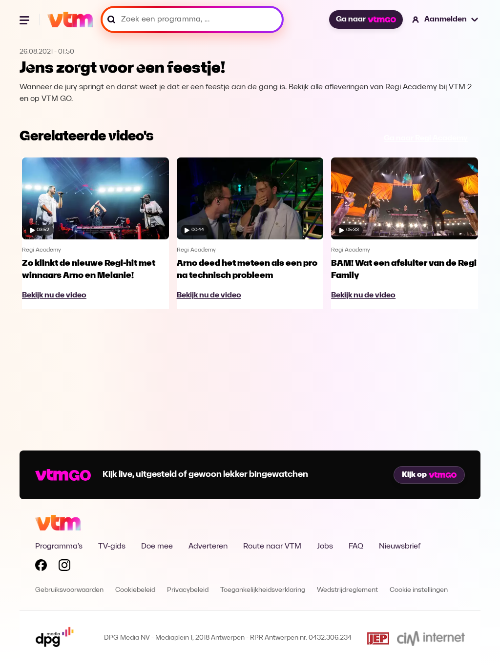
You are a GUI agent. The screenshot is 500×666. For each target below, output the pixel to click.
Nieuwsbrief (399, 546)
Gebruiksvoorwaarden (69, 590)
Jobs (325, 546)
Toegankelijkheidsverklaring (262, 590)
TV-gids (111, 546)
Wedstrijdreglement (347, 590)
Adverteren (208, 546)
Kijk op (414, 475)
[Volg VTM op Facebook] (41, 567)
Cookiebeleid (135, 590)
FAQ (356, 546)
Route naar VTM (272, 546)
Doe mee (157, 546)
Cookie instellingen (419, 590)
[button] (445, 19)
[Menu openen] (25, 19)
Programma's (59, 546)
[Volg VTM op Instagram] (64, 567)
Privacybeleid (187, 590)
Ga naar (351, 19)
